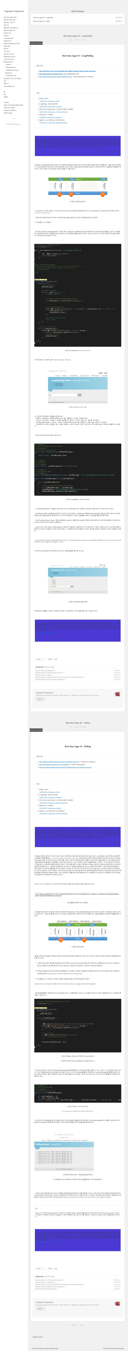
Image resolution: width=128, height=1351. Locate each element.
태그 (5, 94)
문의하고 (86, 894)
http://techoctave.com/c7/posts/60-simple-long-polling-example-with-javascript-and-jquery (67, 71)
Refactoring (11, 67)
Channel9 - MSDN (9, 107)
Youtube (51, 1348)
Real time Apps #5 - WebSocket (44, 670)
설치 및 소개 (9, 54)
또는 (44, 894)
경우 (95, 894)
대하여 (67, 894)
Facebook (46, 1348)
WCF (6, 25)
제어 (48, 894)
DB (6, 49)
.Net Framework (10, 17)
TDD (6, 35)
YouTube (6, 102)
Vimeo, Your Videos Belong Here (13, 105)
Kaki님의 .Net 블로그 (10, 110)
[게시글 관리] (44, 659)
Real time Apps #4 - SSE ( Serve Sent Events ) (48, 672)
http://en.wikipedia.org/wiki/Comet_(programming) (54, 764)
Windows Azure (9, 56)
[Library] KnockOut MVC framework (45, 1288)
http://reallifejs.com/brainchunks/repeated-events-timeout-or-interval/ (59, 762)
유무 (81, 894)
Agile (9, 64)
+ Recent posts (37, 1337)
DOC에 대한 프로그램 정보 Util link (47, 632)
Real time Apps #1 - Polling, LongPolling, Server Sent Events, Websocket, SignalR (59, 677)
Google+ (56, 1348)
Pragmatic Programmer (14, 11)
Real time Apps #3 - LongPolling (43, 17)
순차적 (71, 894)
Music (7, 46)
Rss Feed (34, 1348)
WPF (6, 83)
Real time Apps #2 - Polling (41, 21)
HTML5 (7, 33)
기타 (6, 51)
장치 (51, 894)
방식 (61, 895)
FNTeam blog (8, 113)
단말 (46, 894)
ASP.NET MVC (9, 20)
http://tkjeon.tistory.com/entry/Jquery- (51, 74)
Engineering (8, 62)
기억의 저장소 (9, 59)
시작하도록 (110, 894)
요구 (78, 894)
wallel (122, 1348)
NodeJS (7, 41)
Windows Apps (9, 30)
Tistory (111, 1348)
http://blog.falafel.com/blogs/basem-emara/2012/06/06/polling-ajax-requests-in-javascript (65, 767)
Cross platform (9, 86)
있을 (92, 894)
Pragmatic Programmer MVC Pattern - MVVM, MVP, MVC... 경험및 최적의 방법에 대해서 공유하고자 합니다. (68, 695)
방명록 (6, 97)
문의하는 (53, 895)
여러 (57, 894)
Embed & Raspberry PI (12, 43)
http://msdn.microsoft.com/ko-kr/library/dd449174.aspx (55, 76)
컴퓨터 (41, 894)
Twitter (41, 1348)
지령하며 (115, 894)
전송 (56, 895)
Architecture (11, 75)
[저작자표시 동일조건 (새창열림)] (55, 659)
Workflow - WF (9, 22)
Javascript (8, 38)
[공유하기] (41, 659)
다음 (41, 895)
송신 (76, 894)
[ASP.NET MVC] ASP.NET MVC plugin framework (49, 679)
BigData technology (11, 28)
